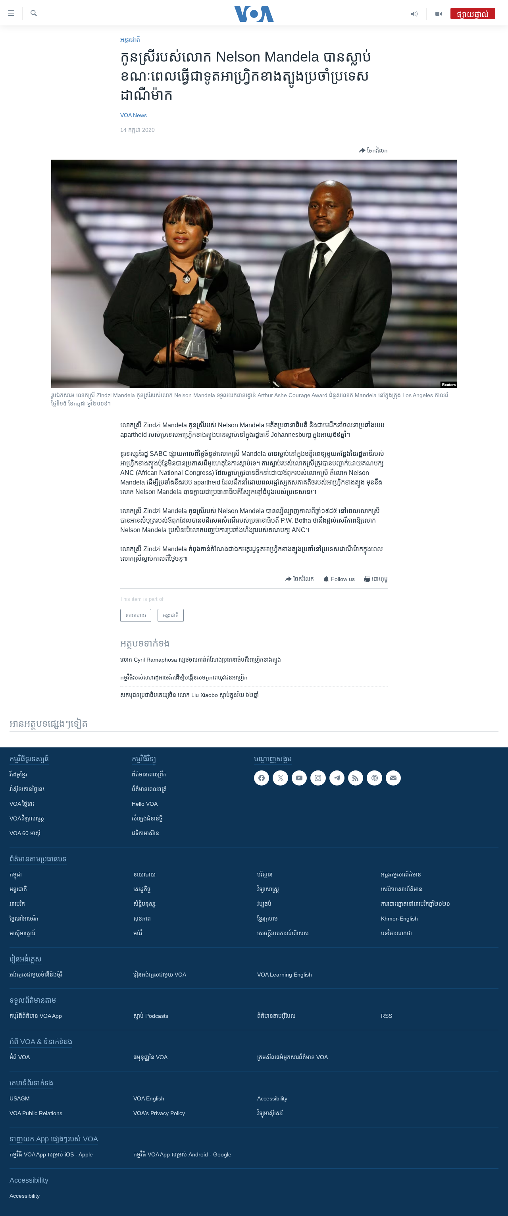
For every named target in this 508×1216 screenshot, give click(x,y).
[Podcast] (374, 778)
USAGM (20, 1098)
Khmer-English (399, 918)
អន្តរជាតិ (130, 39)
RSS (386, 1016)
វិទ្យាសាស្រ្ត (268, 889)
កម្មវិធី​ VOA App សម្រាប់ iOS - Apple (51, 1154)
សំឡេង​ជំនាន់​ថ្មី (147, 818)
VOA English (148, 1098)
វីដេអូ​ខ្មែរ (18, 774)
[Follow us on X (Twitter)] (280, 778)
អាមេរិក (17, 904)
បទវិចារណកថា (396, 933)
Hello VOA (145, 804)
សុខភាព (142, 918)
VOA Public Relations (36, 1113)
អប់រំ (137, 933)
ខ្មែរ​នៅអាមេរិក (24, 918)
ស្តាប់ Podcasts (150, 1016)
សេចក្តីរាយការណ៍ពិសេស (283, 933)
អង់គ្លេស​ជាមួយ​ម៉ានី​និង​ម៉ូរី (36, 974)
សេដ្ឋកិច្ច (142, 889)
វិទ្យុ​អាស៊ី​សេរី (270, 1113)
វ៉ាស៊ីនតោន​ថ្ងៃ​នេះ (27, 789)
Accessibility (272, 1098)
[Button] (373, 150)
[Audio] (414, 14)
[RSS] (355, 778)
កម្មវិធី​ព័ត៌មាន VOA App (36, 1016)
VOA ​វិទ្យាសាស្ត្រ (27, 818)
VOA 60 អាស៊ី (25, 833)
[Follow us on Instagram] (317, 778)
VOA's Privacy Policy (159, 1113)
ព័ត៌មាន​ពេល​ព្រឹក (149, 774)
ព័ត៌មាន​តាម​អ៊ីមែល (276, 1016)
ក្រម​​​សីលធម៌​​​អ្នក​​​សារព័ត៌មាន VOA (292, 1057)
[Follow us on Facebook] (261, 778)
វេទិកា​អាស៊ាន (145, 833)
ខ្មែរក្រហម (267, 918)
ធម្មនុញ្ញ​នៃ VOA (150, 1057)
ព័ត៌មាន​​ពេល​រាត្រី (149, 789)
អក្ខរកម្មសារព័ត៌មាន (401, 874)
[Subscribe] (393, 778)
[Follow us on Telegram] (336, 778)
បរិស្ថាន (265, 874)
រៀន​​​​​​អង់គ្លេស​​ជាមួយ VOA (159, 974)
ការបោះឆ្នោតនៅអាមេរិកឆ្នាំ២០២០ (415, 904)
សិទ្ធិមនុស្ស (144, 904)
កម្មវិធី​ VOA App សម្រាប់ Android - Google (182, 1154)
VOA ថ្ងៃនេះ (22, 804)
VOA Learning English (284, 974)
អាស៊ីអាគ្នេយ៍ (22, 933)
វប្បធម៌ (264, 904)
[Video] (438, 14)
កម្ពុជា (16, 874)
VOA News (133, 115)
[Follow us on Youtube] (299, 778)
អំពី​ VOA (20, 1057)
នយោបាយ (144, 874)
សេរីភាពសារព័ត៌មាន (401, 889)
